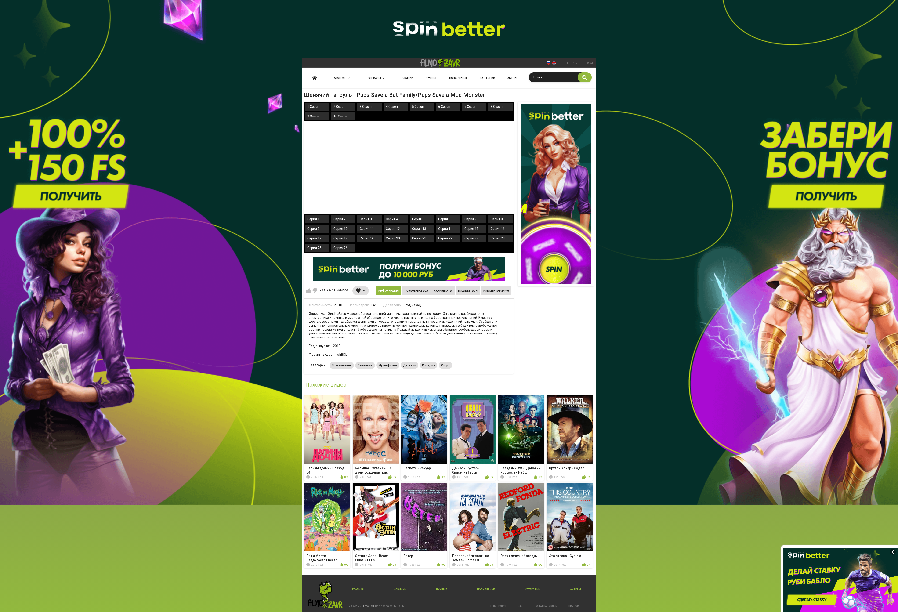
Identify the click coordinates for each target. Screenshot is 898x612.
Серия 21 (419, 238)
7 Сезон (470, 107)
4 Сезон (392, 107)
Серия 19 (367, 238)
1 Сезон (313, 107)
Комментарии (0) (496, 290)
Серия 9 (313, 229)
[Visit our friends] (556, 194)
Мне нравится (308, 290)
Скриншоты (443, 290)
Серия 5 (418, 219)
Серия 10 (340, 229)
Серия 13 (419, 229)
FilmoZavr (368, 606)
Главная (314, 77)
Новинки (407, 78)
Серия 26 (340, 248)
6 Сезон (444, 107)
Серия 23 (471, 238)
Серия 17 (314, 238)
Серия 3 (366, 219)
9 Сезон (313, 116)
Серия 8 (497, 219)
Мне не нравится (314, 290)
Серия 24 (498, 238)
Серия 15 (471, 229)
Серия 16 (498, 229)
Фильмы (340, 78)
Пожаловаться (416, 290)
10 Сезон (340, 116)
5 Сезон (418, 107)
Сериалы (374, 78)
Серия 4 (392, 219)
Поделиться (468, 290)
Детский (409, 365)
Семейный (365, 365)
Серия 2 (339, 219)
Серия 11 (367, 229)
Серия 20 (393, 238)
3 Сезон (366, 107)
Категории (487, 78)
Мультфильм (388, 365)
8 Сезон (497, 107)
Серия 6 (444, 219)
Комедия (428, 365)
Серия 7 (470, 219)
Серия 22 (445, 238)
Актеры (512, 78)
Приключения (341, 365)
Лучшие (431, 78)
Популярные (458, 78)
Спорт (445, 365)
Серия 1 (313, 219)
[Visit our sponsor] (409, 269)
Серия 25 (314, 248)
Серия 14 (445, 229)
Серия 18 (340, 238)
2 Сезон (339, 107)
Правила (573, 606)
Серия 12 (393, 229)
